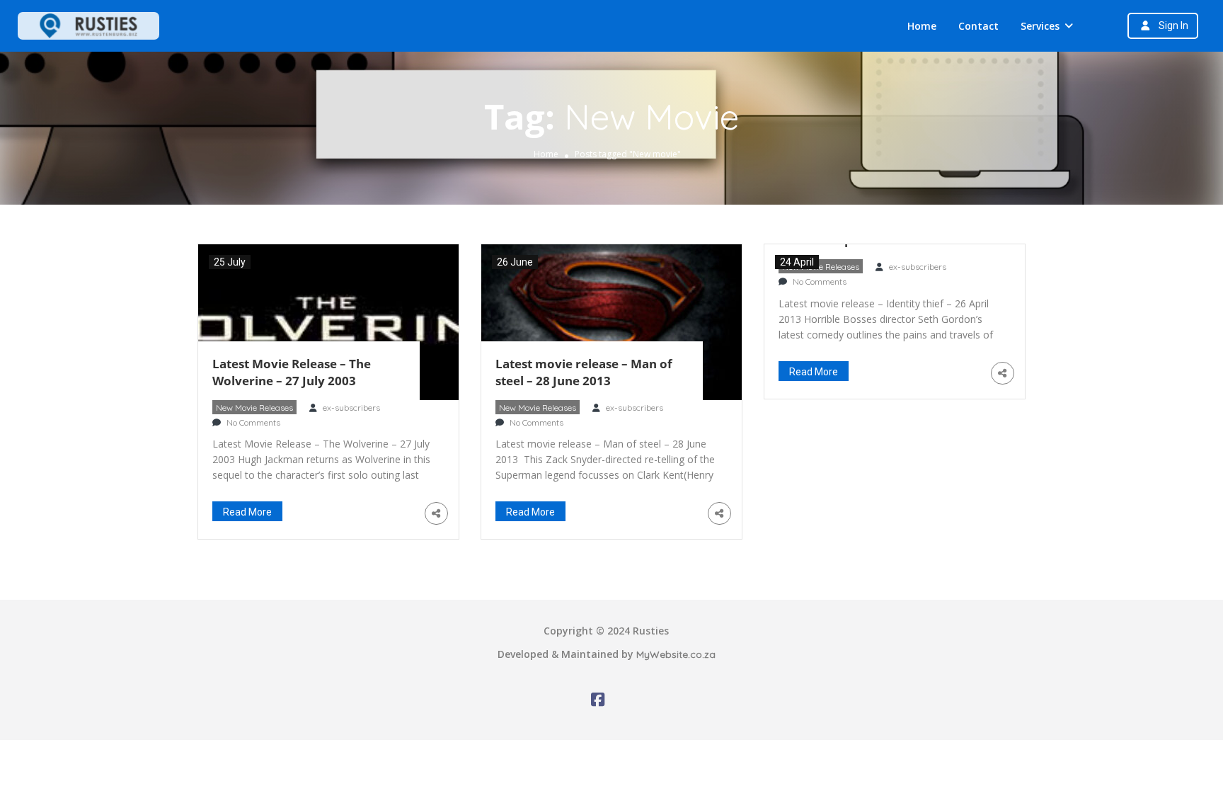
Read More (247, 512)
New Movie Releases (254, 407)
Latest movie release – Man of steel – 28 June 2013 (583, 372)
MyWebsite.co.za (676, 654)
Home (921, 26)
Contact (978, 26)
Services (1040, 26)
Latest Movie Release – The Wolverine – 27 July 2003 (291, 372)
